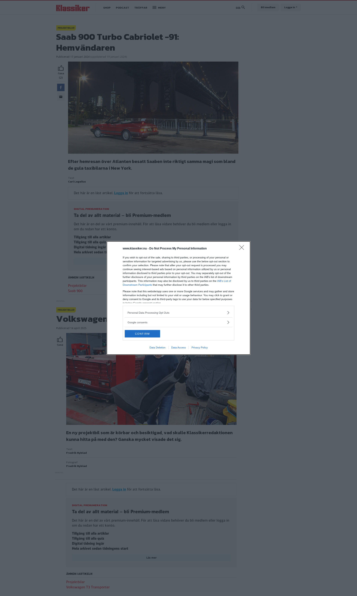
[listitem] (178, 313)
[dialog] (178, 298)
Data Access (178, 347)
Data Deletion (157, 347)
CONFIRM (142, 333)
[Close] (242, 248)
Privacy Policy (200, 347)
